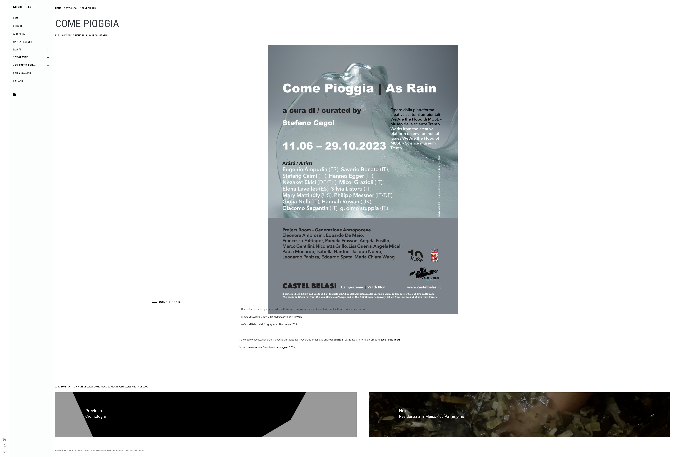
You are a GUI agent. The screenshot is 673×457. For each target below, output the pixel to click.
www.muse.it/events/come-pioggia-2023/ (271, 347)
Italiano (18, 81)
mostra (115, 387)
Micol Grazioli (101, 35)
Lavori (17, 49)
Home (16, 18)
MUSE (124, 387)
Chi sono (18, 26)
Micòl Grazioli (25, 7)
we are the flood (138, 387)
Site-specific (20, 57)
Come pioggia (102, 387)
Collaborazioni (22, 73)
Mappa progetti (22, 41)
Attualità (19, 33)
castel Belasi (84, 387)
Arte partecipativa (24, 65)
